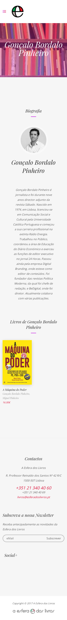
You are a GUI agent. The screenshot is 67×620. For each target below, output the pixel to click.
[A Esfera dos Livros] (17, 11)
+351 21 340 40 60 (33, 488)
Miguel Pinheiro (11, 398)
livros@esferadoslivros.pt (33, 497)
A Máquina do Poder (15, 389)
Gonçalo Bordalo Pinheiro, (16, 393)
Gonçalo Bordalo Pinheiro (33, 166)
